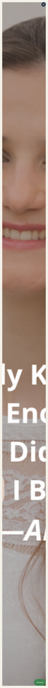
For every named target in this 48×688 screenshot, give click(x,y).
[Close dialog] (43, 4)
